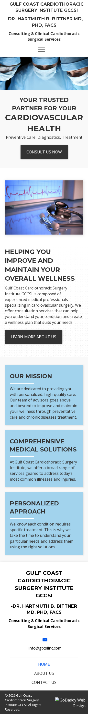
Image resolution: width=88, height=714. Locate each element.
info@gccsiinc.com (44, 648)
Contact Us (44, 682)
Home (44, 664)
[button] (41, 50)
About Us (44, 673)
